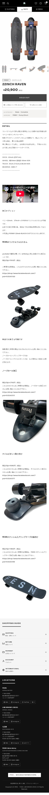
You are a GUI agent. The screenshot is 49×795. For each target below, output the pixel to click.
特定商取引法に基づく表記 (17, 783)
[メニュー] (3, 3)
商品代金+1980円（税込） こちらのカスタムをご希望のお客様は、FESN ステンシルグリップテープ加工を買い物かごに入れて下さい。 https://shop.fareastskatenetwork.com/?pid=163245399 (24, 555)
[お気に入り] (36, 3)
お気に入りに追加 (37, 105)
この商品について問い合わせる (14, 105)
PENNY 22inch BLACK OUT (20, 233)
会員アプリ (26, 743)
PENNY (15, 115)
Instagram (16, 702)
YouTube (26, 702)
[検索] (8, 3)
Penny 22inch (23, 115)
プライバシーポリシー (32, 783)
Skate (17, 112)
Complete (24, 112)
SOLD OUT (24, 98)
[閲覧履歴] (40, 3)
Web (6, 702)
